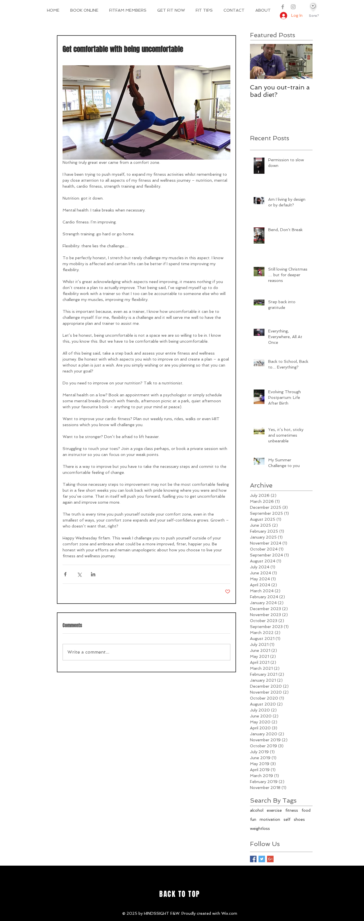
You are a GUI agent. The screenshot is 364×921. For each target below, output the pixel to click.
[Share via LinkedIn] (93, 574)
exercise (274, 810)
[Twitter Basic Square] (261, 859)
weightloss (260, 828)
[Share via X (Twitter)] (79, 574)
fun (253, 819)
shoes (299, 819)
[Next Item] (303, 61)
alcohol (256, 810)
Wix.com (229, 913)
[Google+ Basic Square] (270, 859)
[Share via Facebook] (65, 574)
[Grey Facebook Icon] (283, 7)
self (287, 819)
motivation (270, 819)
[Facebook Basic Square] (253, 859)
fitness (291, 810)
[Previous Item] (259, 61)
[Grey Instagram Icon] (293, 7)
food (306, 810)
